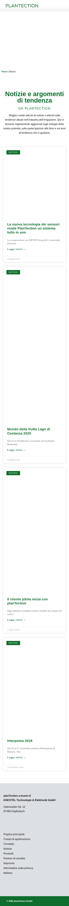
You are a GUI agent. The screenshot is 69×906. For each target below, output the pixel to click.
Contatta (9, 844)
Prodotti (8, 853)
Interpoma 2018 (19, 741)
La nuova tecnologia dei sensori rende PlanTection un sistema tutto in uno (33, 228)
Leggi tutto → (16, 249)
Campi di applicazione (17, 839)
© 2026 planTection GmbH (19, 901)
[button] (53, 6)
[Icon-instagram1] (15, 882)
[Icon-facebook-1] (24, 882)
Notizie (8, 848)
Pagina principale (14, 834)
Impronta (9, 863)
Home (4, 71)
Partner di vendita (14, 858)
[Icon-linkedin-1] (7, 882)
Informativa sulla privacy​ (18, 868)
